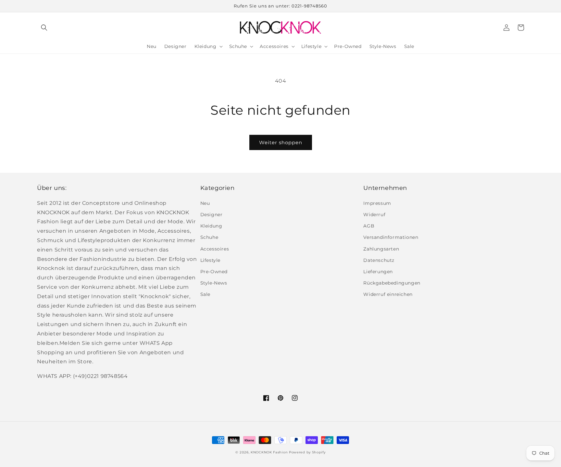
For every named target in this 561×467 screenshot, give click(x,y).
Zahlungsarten (381, 249)
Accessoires (214, 249)
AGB (368, 226)
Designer (211, 214)
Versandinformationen (390, 237)
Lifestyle (210, 260)
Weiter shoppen (280, 142)
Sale (205, 294)
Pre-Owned (214, 271)
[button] (44, 27)
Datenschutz (378, 260)
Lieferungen (378, 271)
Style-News (213, 283)
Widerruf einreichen (387, 294)
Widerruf (374, 214)
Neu (205, 203)
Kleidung (211, 226)
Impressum (377, 203)
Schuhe (209, 237)
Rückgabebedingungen (391, 283)
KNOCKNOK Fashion (269, 452)
